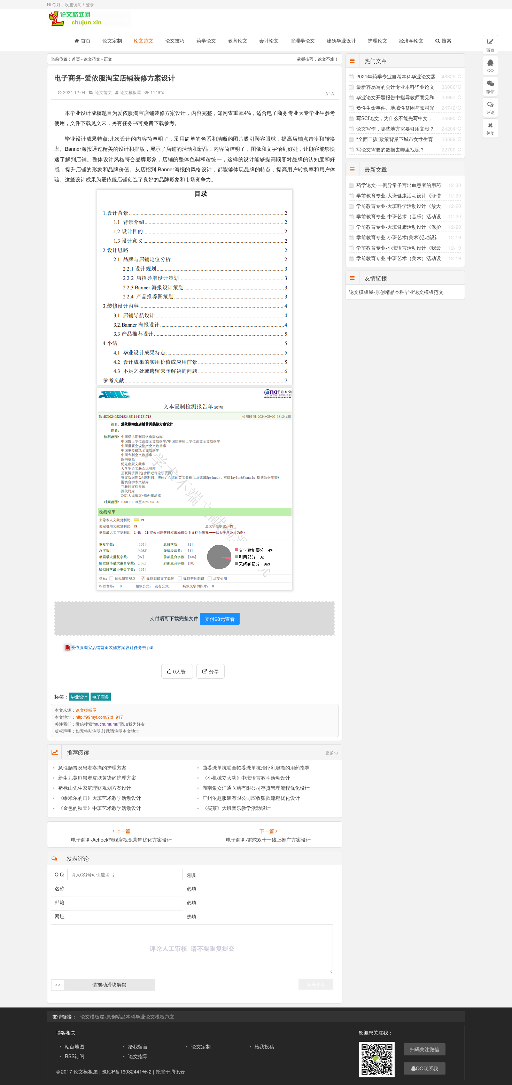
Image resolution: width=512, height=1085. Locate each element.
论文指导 (138, 1056)
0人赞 (180, 671)
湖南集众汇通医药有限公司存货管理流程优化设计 (256, 787)
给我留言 (138, 1046)
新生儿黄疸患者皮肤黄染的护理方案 (97, 777)
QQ (490, 70)
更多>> (332, 752)
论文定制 (112, 40)
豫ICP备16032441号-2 (127, 1071)
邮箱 (59, 902)
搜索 (446, 40)
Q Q (59, 874)
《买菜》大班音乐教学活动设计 (236, 807)
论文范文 (143, 40)
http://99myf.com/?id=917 (99, 717)
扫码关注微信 (424, 1049)
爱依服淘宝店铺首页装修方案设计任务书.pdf (112, 647)
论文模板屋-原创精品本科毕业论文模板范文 (396, 291)
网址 (59, 916)
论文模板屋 (130, 92)
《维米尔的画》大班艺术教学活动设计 (99, 797)
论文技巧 (175, 40)
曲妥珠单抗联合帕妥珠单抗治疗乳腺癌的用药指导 (256, 767)
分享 (214, 671)
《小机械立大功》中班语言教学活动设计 (246, 777)
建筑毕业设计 (341, 40)
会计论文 (269, 40)
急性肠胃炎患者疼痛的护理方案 (92, 767)
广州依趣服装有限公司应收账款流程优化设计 (251, 797)
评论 (490, 112)
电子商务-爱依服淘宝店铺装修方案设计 (114, 77)
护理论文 (377, 40)
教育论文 (237, 40)
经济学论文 (411, 40)
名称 (59, 888)
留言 (490, 49)
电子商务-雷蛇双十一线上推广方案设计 (268, 839)
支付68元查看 (220, 618)
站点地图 (74, 1046)
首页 (86, 40)
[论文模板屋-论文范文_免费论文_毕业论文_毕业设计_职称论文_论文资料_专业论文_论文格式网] (89, 24)
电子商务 (100, 697)
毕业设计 (79, 697)
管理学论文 (302, 40)
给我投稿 (264, 1046)
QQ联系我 (427, 1068)
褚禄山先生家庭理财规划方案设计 (94, 787)
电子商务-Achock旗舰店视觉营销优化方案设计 (121, 839)
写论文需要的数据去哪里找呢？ (390, 149)
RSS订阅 (74, 1056)
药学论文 (206, 40)
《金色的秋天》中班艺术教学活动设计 (99, 807)
